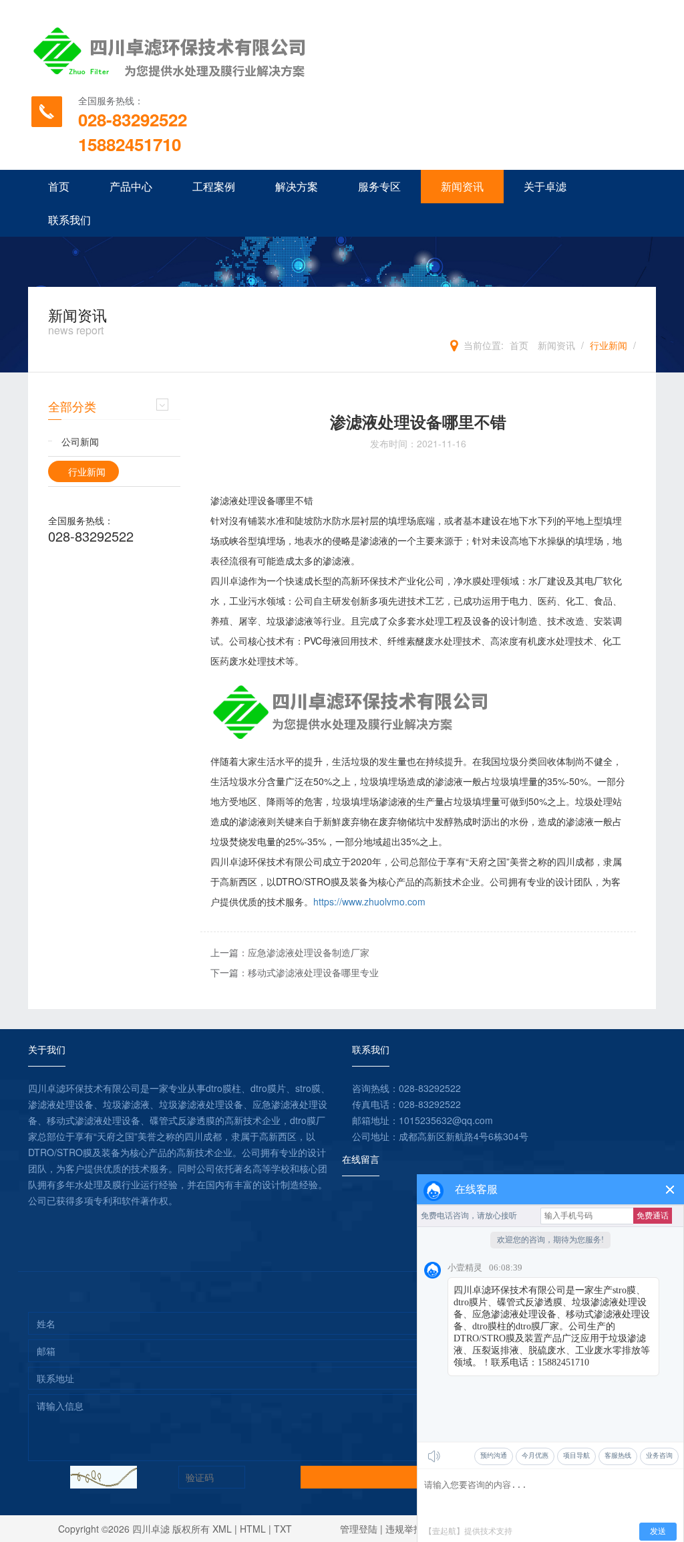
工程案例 (213, 186)
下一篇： (294, 972)
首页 (58, 186)
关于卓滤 (545, 186)
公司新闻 (80, 441)
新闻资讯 (462, 186)
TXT (283, 1528)
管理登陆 (358, 1528)
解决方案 (296, 186)
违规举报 (404, 1528)
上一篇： (289, 952)
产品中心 (131, 186)
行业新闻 (608, 345)
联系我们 (69, 219)
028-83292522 (132, 119)
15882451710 (129, 144)
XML (222, 1528)
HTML (253, 1528)
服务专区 (379, 186)
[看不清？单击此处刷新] (103, 1477)
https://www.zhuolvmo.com (369, 901)
